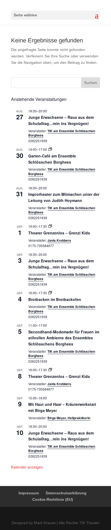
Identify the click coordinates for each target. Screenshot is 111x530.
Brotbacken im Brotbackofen (54, 299)
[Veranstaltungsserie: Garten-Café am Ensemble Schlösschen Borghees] (50, 149)
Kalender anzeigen (27, 467)
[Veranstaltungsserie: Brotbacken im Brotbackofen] (50, 292)
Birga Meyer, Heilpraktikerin (68, 417)
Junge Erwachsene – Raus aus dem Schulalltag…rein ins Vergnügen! (61, 120)
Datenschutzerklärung (66, 493)
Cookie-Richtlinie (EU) (52, 499)
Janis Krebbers (59, 240)
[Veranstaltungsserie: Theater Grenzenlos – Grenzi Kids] (50, 226)
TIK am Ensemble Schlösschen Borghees (61, 133)
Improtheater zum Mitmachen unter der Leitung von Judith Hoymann (63, 197)
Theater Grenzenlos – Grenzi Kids (59, 232)
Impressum (29, 493)
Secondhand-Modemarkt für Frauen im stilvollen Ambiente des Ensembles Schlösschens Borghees (63, 338)
